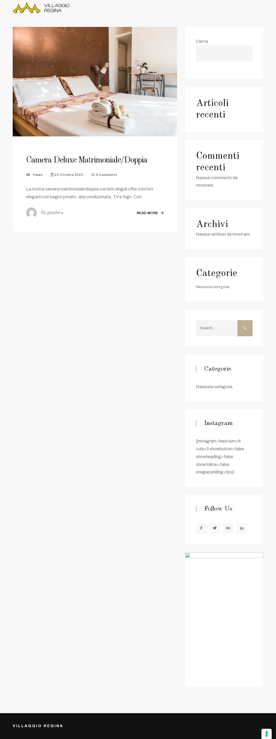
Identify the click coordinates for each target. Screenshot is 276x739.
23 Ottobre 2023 (68, 175)
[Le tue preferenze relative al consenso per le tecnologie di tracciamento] (266, 734)
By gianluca (52, 213)
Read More (148, 213)
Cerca (202, 41)
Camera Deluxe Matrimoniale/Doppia (86, 160)
